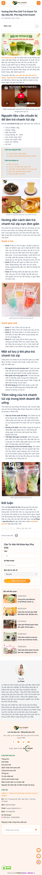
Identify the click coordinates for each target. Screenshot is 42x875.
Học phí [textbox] (9, 574)
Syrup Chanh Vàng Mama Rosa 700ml (22, 156)
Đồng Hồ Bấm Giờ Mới (16, 174)
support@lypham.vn (13, 808)
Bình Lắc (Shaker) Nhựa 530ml (19, 171)
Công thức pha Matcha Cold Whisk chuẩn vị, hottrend (26, 600)
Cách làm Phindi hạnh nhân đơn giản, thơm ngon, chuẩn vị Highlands (28, 626)
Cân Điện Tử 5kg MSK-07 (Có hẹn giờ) (22, 169)
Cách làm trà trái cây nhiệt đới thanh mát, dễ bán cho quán (27, 613)
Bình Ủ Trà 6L (13, 164)
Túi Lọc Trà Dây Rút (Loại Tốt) (19, 167)
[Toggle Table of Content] (36, 26)
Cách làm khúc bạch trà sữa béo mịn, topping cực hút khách (28, 651)
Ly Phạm (17, 18)
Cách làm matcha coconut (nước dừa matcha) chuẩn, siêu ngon (28, 638)
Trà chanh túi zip (7, 58)
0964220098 (10, 805)
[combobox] (21, 574)
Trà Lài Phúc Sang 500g (17, 154)
